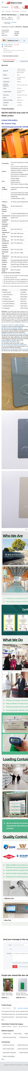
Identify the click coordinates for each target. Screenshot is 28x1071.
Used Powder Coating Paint (9, 1052)
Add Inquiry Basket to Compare (10, 56)
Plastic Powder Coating (8, 1049)
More (3, 1059)
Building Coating (7, 1033)
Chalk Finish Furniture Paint (9, 1037)
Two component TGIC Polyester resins (9, 1011)
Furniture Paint (23, 11)
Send (15, 966)
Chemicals (8, 11)
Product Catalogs (23, 1008)
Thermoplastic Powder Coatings (9, 1014)
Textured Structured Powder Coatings (11, 1017)
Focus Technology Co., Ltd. (19, 1064)
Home (3, 11)
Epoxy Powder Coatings (21, 1017)
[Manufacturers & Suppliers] (14, 2)
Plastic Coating (17, 1033)
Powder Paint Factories (8, 1045)
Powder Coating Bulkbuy (9, 1056)
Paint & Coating (15, 11)
